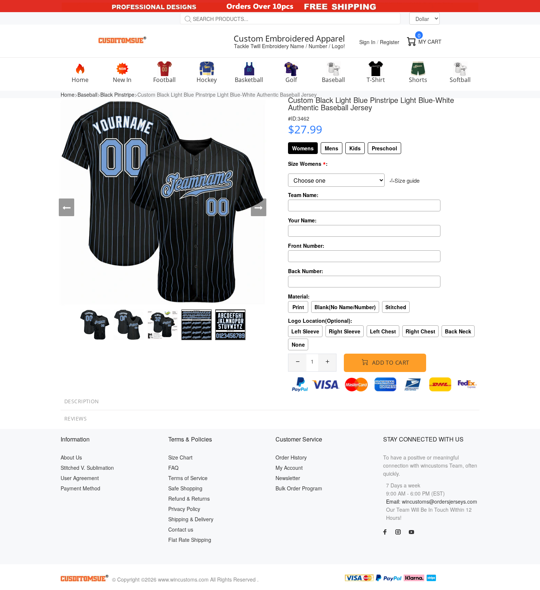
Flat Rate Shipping (189, 539)
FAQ (173, 467)
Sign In (367, 42)
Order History (291, 457)
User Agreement (80, 478)
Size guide (407, 180)
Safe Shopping (185, 488)
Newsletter (288, 478)
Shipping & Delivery (190, 519)
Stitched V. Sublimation (87, 467)
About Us (71, 457)
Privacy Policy (184, 508)
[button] (66, 207)
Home (68, 94)
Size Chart (180, 457)
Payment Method (80, 488)
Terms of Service (188, 478)
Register (389, 42)
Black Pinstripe (117, 94)
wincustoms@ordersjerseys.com (439, 501)
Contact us (180, 529)
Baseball (87, 94)
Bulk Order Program (299, 488)
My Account (289, 467)
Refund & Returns (189, 498)
